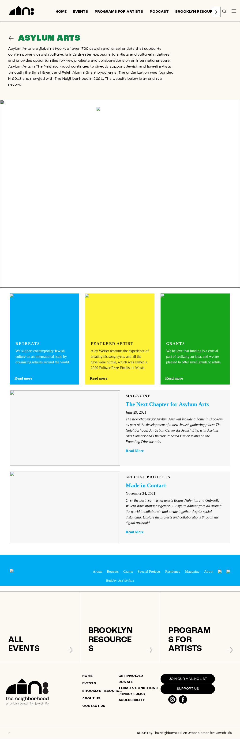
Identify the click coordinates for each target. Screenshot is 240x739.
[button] (224, 11)
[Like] (172, 699)
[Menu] (234, 11)
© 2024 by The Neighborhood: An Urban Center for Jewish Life (184, 733)
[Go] (13, 38)
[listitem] (40, 626)
